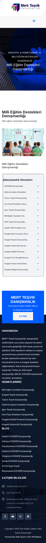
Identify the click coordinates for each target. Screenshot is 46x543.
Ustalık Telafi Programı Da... (15, 228)
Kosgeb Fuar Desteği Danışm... (17, 258)
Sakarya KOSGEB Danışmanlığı (16, 441)
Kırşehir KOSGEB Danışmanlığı (16, 436)
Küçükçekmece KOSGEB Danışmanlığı (20, 446)
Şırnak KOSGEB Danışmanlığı (16, 461)
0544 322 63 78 (13, 493)
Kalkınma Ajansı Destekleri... (15, 192)
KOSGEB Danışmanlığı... (14, 186)
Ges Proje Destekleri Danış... (16, 204)
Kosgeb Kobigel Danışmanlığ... (16, 270)
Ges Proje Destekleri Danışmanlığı (17, 414)
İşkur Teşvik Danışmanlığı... (15, 210)
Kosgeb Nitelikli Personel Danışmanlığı (19, 419)
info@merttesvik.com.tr (16, 486)
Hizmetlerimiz (30, 53)
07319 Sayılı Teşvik (11, 466)
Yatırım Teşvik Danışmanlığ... (16, 198)
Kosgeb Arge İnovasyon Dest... (16, 234)
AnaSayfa (13, 53)
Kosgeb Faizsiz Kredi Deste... (16, 264)
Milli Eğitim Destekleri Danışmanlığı (18, 390)
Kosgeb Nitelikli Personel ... (15, 252)
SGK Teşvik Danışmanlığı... (15, 222)
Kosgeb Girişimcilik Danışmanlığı (17, 424)
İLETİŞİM (23, 316)
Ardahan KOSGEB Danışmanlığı (16, 451)
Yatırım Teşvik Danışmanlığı (14, 400)
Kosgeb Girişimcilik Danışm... (16, 246)
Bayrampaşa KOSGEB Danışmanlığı (18, 471)
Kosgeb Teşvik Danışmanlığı (15, 395)
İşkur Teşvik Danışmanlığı (13, 410)
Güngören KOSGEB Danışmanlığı (17, 456)
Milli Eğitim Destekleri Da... (15, 216)
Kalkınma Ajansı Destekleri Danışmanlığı (20, 405)
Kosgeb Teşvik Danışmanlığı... (16, 240)
